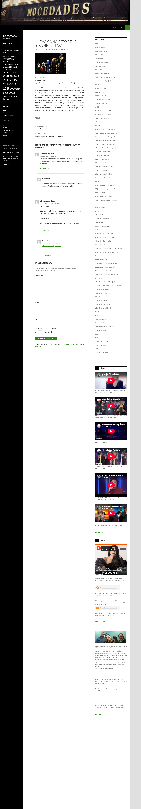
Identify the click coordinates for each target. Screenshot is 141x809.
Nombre (38, 302)
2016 (37, 117)
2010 (14, 72)
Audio (102, 541)
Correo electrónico (42, 311)
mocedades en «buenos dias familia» (107, 525)
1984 (9, 64)
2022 (12, 92)
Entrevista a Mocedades (103, 613)
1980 (15, 62)
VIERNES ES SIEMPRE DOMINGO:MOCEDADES (108, 578)
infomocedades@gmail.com (51, 246)
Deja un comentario (105, 392)
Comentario (39, 275)
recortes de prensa (8, 130)
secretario (51, 49)
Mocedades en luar (101, 390)
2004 (17, 67)
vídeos (122, 27)
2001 (7, 67)
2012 (10, 76)
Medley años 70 (100, 441)
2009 (10, 73)
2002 (11, 67)
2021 (5, 92)
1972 (14, 56)
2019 (13, 88)
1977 (5, 62)
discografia (6, 120)
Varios (115, 27)
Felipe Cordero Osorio (47, 153)
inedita (5, 125)
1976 (17, 59)
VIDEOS (11, 99)
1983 (5, 64)
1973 (5, 59)
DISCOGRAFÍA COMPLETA (10, 37)
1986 (16, 64)
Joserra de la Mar (7, 152)
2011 (5, 76)
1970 (7, 56)
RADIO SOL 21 (100, 621)
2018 (6, 88)
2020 (18, 89)
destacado (6, 117)
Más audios (100, 715)
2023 (5, 96)
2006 (9, 70)
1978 (8, 62)
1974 (10, 59)
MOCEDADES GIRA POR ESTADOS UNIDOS (49, 135)
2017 (13, 84)
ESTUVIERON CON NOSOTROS (104, 593)
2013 (16, 75)
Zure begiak (13, 145)
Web (36, 319)
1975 (13, 59)
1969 (4, 56)
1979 (12, 62)
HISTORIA (8, 43)
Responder (45, 168)
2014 (6, 80)
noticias (41, 38)
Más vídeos (100, 533)
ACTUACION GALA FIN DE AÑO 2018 (105, 497)
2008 (5, 72)
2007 (13, 69)
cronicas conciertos (8, 115)
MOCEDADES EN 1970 (9, 150)
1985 (12, 64)
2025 (15, 96)
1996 (4, 67)
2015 (13, 80)
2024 (10, 96)
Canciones (6, 113)
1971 (10, 56)
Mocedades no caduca (42, 127)
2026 (5, 99)
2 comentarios (109, 499)
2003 (14, 67)
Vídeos (103, 368)
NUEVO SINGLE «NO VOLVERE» (104, 415)
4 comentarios (63, 49)
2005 (5, 70)
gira (36, 38)
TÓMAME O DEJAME (101, 466)
